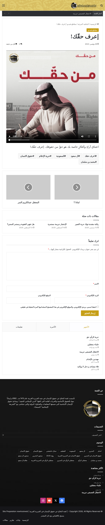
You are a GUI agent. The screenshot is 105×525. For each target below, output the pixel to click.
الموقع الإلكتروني (44, 295)
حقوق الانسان (26, 156)
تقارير (12, 520)
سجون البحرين (37, 456)
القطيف (63, 451)
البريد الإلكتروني (92, 295)
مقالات (5, 520)
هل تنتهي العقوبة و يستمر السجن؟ (20, 224)
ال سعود (74, 156)
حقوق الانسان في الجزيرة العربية (69, 456)
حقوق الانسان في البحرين (92, 456)
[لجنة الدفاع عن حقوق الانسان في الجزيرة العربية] (84, 5)
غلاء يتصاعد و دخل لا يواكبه (88, 367)
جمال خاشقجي (51, 451)
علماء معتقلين (93, 344)
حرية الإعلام (44, 156)
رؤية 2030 (50, 456)
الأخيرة (53, 327)
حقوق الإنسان (37, 451)
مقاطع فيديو (71, 24)
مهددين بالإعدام (85, 13)
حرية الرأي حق (93, 337)
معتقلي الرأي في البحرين (65, 460)
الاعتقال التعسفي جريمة (89, 352)
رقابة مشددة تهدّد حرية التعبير (87, 224)
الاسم (96, 284)
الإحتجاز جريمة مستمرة (57, 224)
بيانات (18, 520)
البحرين (91, 451)
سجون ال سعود (23, 456)
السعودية (60, 156)
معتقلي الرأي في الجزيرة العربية (42, 460)
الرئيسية (93, 24)
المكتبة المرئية (83, 24)
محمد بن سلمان (88, 161)
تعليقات (19, 327)
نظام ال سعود (22, 460)
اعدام (99, 451)
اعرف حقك (90, 156)
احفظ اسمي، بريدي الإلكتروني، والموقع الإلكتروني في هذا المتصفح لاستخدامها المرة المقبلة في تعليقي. (58, 307)
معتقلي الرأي (82, 460)
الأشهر (86, 327)
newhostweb (22, 511)
